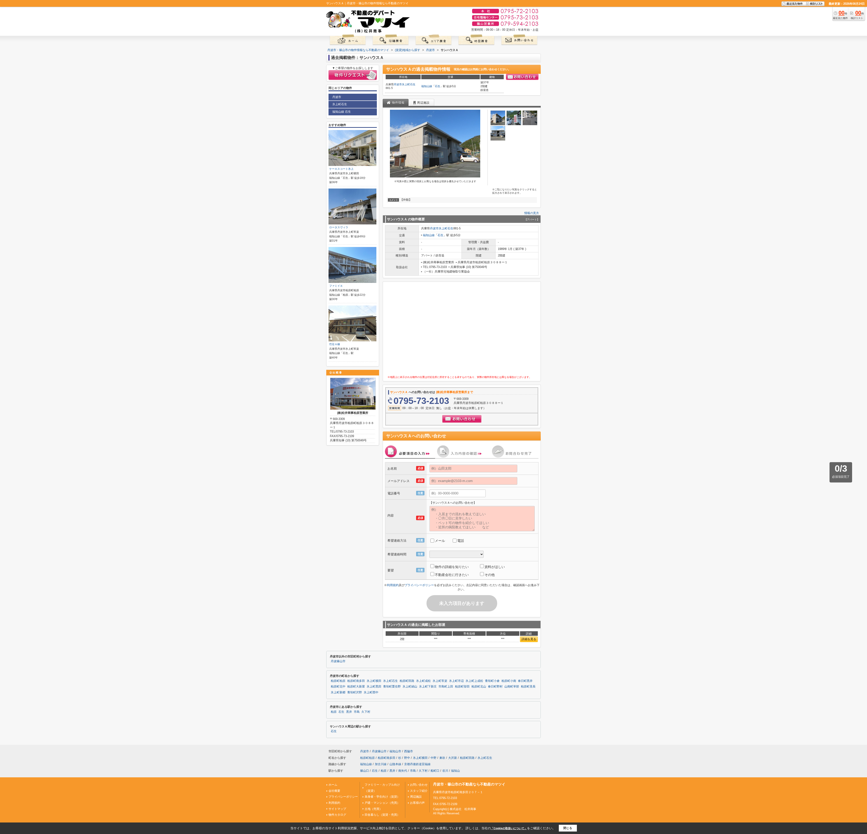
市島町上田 (445, 686)
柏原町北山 (478, 686)
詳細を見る (529, 639)
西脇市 (408, 751)
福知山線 (426, 86)
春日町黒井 (525, 681)
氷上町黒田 (374, 686)
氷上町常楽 (440, 681)
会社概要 (334, 790)
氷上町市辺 (456, 681)
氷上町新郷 (338, 692)
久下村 (365, 711)
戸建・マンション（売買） (382, 802)
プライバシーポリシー (419, 585)
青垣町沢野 (354, 692)
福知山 (455, 770)
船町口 (435, 770)
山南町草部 (511, 686)
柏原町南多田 (356, 681)
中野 (433, 757)
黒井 (349, 711)
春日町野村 (495, 686)
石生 (437, 86)
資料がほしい (495, 567)
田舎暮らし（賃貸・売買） (382, 814)
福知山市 (395, 751)
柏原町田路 (407, 681)
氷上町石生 (408, 84)
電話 (460, 541)
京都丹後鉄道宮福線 (417, 764)
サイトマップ (337, 809)
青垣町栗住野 (392, 686)
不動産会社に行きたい (452, 575)
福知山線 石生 (341, 111)
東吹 (442, 757)
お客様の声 (417, 802)
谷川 (445, 770)
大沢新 (452, 757)
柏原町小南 (508, 681)
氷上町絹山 (410, 686)
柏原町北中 (338, 686)
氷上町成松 (423, 681)
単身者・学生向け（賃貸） (382, 796)
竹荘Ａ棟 (334, 344)
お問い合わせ (419, 784)
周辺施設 (416, 796)
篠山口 (364, 770)
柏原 (334, 711)
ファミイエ (336, 285)
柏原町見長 (528, 686)
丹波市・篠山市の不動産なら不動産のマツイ (469, 784)
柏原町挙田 (462, 686)
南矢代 (402, 770)
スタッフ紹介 (419, 790)
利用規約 (393, 585)
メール (440, 541)
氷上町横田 (374, 681)
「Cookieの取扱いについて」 (509, 828)
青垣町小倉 (492, 681)
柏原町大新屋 (356, 686)
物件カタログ (337, 814)
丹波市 (398, 84)
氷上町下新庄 (428, 686)
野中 (407, 757)
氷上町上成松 (474, 681)
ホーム (333, 784)
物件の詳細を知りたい (452, 567)
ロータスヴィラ (338, 227)
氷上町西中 (371, 692)
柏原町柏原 (338, 681)
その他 (490, 575)
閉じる (567, 828)
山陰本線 (395, 764)
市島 (357, 711)
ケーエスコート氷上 (341, 168)
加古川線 (381, 764)
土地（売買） (373, 809)
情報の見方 (531, 213)
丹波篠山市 (338, 661)
